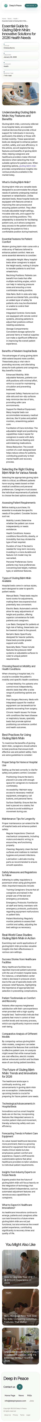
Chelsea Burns (9, 48)
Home (4, 18)
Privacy (15, 1415)
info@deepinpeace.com (15, 1401)
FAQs (29, 1395)
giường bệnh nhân (27, 166)
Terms (22, 1415)
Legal (28, 1415)
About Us (7, 1415)
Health (15, 18)
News (10, 18)
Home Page (10, 1395)
